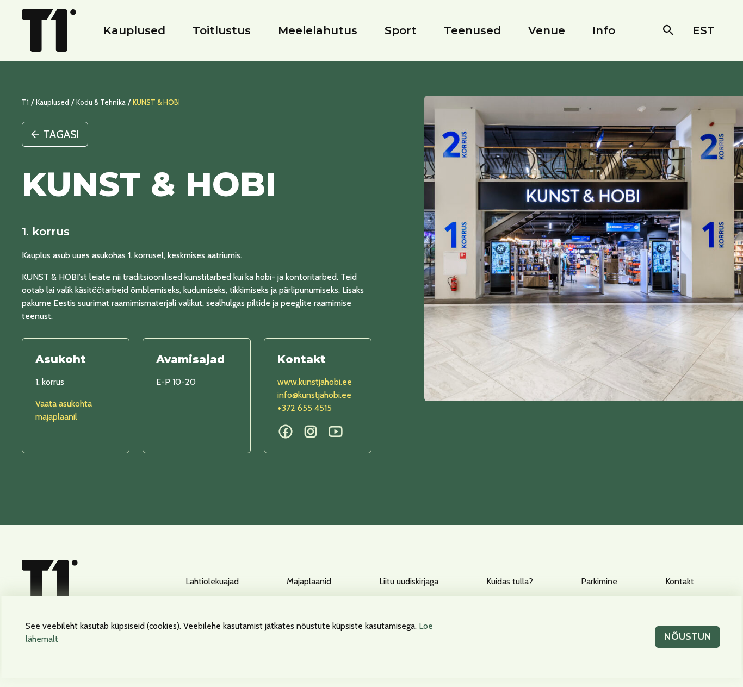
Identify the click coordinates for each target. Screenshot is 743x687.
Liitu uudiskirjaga (408, 581)
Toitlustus (222, 30)
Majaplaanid (309, 581)
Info (603, 30)
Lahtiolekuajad (212, 581)
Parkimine (599, 581)
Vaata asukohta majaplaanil (63, 410)
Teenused (472, 30)
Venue (546, 30)
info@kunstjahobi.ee (314, 395)
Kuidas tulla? (509, 581)
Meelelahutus (317, 30)
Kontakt (679, 581)
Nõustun (687, 637)
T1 (25, 102)
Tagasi (61, 134)
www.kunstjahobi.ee (314, 382)
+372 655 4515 (304, 408)
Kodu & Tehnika (101, 102)
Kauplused (134, 30)
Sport (401, 30)
